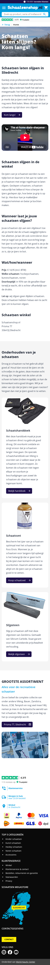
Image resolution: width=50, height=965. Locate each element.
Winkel (9, 865)
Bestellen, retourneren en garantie (22, 873)
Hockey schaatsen (14, 847)
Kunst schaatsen (13, 843)
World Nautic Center (25, 962)
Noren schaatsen (13, 850)
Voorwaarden (12, 877)
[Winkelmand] (46, 8)
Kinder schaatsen (14, 839)
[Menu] (4, 8)
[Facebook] (10, 952)
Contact (8, 939)
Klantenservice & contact (17, 869)
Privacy (9, 881)
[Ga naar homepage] (25, 8)
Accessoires (11, 854)
